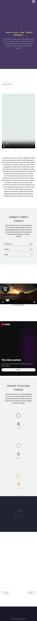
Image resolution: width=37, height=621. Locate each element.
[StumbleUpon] (23, 582)
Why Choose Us (22, 4)
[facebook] (17, 608)
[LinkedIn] (20, 582)
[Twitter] (7, 582)
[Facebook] (3, 582)
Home (11, 4)
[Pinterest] (13, 582)
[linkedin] (19, 608)
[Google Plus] (10, 582)
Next (31, 593)
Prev (6, 593)
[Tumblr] (17, 582)
